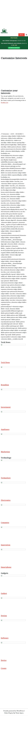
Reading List (4, 102)
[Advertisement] (14, 14)
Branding (5, 385)
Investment (6, 407)
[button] (26, 35)
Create (3, 668)
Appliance (5, 429)
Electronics (5, 500)
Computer (5, 523)
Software (4, 638)
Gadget (4, 593)
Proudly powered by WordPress (13, 711)
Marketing (5, 452)
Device (3, 660)
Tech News (5, 363)
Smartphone (6, 567)
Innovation (5, 545)
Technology (6, 478)
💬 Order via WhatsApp (14, 47)
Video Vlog (7, 713)
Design (4, 616)
